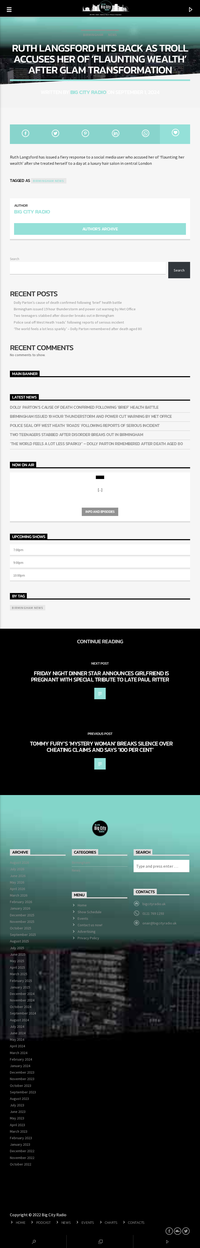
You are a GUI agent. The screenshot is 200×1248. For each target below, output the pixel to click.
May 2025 (17, 961)
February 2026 (21, 901)
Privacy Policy (88, 938)
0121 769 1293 (153, 913)
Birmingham (93, 35)
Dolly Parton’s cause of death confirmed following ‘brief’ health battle (68, 302)
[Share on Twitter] (55, 134)
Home (82, 905)
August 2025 (19, 941)
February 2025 (21, 980)
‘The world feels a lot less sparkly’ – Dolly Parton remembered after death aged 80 (78, 328)
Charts (111, 1222)
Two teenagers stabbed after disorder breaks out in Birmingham (64, 315)
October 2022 (20, 1164)
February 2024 (21, 1059)
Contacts (136, 1222)
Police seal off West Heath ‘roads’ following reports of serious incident (69, 322)
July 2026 (17, 869)
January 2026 (20, 908)
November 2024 (22, 1000)
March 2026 (18, 895)
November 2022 (22, 1157)
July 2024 (17, 1026)
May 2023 (17, 1118)
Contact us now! (90, 925)
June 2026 (18, 875)
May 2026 (17, 882)
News (112, 35)
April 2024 (17, 1046)
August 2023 (19, 1098)
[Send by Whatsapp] (145, 134)
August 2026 (19, 862)
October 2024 (20, 1006)
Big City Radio (88, 92)
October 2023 (20, 1085)
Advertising (87, 931)
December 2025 (22, 915)
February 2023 (21, 1138)
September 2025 (23, 934)
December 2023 (22, 1072)
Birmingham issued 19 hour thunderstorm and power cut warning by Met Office (75, 309)
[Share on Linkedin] (115, 134)
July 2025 (17, 948)
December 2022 (22, 1151)
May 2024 (17, 1039)
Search (14, 259)
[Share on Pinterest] (85, 134)
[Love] (175, 134)
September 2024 (23, 1013)
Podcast (43, 1222)
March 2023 (18, 1131)
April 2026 (17, 888)
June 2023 (18, 1111)
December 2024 (22, 993)
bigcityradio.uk (154, 904)
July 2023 (17, 1105)
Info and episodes (99, 511)
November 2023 (22, 1078)
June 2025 (18, 954)
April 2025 (17, 967)
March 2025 (18, 974)
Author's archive (100, 229)
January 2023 (20, 1144)
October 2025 (20, 928)
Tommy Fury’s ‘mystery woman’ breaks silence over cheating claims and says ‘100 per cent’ (101, 746)
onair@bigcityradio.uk (159, 923)
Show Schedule (90, 912)
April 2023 (17, 1125)
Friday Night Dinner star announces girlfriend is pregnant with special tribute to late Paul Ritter (100, 676)
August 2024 (19, 1020)
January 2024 (20, 1065)
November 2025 (22, 921)
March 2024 (18, 1052)
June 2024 (18, 1033)
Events (83, 918)
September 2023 (23, 1092)
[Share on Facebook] (25, 134)
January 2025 (20, 987)
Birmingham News (48, 181)
